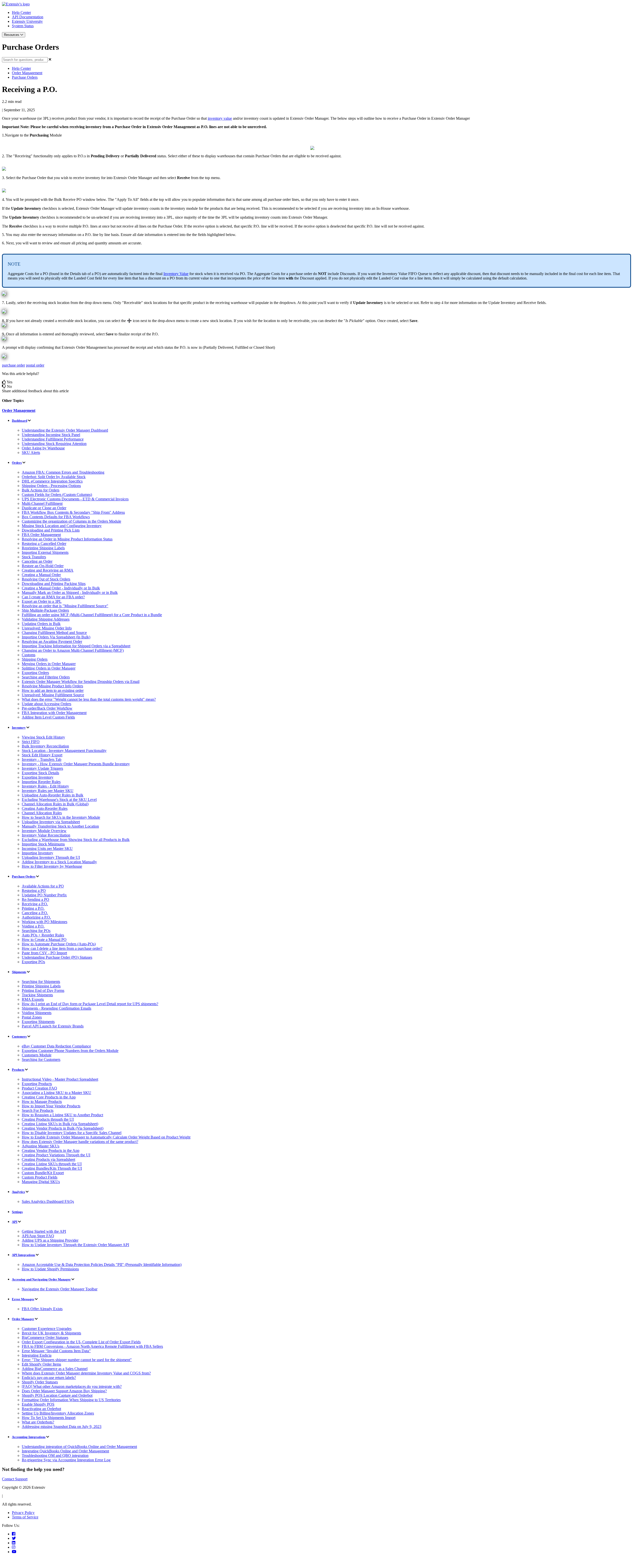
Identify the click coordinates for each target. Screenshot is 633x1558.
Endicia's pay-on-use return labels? (49, 1377)
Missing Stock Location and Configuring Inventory (62, 526)
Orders (17, 463)
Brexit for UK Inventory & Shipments (51, 1333)
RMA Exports (33, 999)
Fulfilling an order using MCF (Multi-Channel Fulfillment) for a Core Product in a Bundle (92, 615)
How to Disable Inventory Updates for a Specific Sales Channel (71, 1133)
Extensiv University (27, 21)
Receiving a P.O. (35, 904)
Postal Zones (32, 1017)
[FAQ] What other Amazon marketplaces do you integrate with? (72, 1386)
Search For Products (37, 1110)
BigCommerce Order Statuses (45, 1337)
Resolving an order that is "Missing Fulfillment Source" (65, 606)
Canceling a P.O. (35, 913)
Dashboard (19, 420)
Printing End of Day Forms (43, 990)
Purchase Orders (25, 77)
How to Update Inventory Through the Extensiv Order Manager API (75, 1245)
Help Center (21, 12)
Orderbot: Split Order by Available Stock (54, 477)
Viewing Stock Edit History (43, 737)
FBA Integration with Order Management (54, 713)
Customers (19, 1036)
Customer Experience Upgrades (46, 1328)
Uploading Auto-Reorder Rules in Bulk (52, 795)
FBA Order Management (41, 535)
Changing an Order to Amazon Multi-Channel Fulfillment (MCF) (73, 650)
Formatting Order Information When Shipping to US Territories (71, 1400)
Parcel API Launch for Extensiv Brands (53, 1026)
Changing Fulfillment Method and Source (54, 632)
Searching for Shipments (41, 981)
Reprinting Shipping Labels (43, 548)
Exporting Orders (35, 673)
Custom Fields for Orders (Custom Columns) (57, 494)
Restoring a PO (34, 890)
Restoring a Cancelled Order (44, 543)
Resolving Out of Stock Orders (46, 579)
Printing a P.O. (33, 908)
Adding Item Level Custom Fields (48, 717)
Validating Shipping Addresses (45, 619)
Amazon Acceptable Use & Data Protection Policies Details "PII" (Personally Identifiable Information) (101, 1264)
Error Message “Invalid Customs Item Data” (56, 1351)
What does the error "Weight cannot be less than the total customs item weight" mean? (89, 699)
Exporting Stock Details (40, 773)
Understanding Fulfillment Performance (53, 439)
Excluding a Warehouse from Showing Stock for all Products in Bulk (76, 839)
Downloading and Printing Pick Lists (51, 530)
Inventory (19, 727)
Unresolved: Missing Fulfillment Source (53, 695)
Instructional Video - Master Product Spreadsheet (60, 1079)
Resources (12, 35)
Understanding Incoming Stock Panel (51, 435)
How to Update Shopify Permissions (50, 1269)
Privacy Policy (23, 1513)
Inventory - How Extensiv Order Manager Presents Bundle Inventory (76, 764)
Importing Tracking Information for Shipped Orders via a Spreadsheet (76, 646)
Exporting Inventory (37, 777)
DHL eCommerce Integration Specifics (52, 481)
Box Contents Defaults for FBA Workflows (56, 517)
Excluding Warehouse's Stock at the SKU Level (59, 799)
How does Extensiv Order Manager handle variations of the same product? (80, 1141)
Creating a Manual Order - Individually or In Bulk (61, 588)
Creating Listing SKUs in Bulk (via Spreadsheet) (60, 1124)
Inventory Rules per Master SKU (47, 791)
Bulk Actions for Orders (40, 490)
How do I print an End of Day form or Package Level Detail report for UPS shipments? (90, 1004)
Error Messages (23, 1299)
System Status (23, 26)
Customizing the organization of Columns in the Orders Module (71, 521)
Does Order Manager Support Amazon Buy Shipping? (64, 1391)
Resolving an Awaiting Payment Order (52, 641)
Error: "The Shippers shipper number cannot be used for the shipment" (77, 1360)
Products (18, 1069)
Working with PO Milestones (44, 922)
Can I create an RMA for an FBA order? (53, 597)
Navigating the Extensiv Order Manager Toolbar (59, 1289)
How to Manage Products (42, 1101)
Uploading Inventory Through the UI (51, 857)
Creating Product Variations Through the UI (56, 1155)
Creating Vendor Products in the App (50, 1150)
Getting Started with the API (44, 1231)
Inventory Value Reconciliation (46, 835)
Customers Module (36, 1055)
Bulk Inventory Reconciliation (45, 746)
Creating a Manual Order (41, 575)
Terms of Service (25, 1517)
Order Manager (23, 1319)
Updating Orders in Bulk (41, 624)
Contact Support (14, 1479)
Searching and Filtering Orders (46, 677)
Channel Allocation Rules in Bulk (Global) (55, 804)
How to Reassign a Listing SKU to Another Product (62, 1115)
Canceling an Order (37, 561)
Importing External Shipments (45, 552)
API (14, 1222)
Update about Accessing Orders (46, 704)
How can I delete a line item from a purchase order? (62, 948)
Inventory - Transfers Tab (41, 759)
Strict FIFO (31, 742)
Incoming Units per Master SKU (47, 848)
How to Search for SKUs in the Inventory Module (61, 817)
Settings (17, 1212)
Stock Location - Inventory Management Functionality (64, 750)
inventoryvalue (220, 118)
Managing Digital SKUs (41, 1182)
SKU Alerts (31, 452)
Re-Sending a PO (35, 899)
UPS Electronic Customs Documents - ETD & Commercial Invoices (75, 499)
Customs (28, 655)
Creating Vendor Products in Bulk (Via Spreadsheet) (62, 1128)
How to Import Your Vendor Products (51, 1106)
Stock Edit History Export (42, 755)
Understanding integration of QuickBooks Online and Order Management (79, 1446)
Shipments (19, 972)
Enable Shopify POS (38, 1404)
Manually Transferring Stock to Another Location (60, 826)
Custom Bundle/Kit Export (43, 1173)
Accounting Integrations (28, 1437)
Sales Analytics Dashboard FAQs (48, 1201)
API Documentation (27, 17)
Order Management (27, 73)
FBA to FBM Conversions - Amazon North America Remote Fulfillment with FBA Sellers (92, 1346)
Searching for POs (36, 931)
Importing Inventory (37, 853)
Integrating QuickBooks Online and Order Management (65, 1451)
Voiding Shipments (36, 1013)
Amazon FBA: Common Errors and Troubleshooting (63, 472)
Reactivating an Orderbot (41, 1409)
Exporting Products (37, 1084)
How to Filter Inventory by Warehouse (52, 866)
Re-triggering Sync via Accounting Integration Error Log (66, 1460)
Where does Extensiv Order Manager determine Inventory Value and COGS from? (86, 1373)
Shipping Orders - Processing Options (51, 486)
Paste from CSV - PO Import (44, 953)
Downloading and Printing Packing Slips (54, 583)
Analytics (18, 1192)
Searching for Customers (41, 1059)
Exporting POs (33, 962)
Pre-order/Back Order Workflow (47, 708)
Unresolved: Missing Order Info (47, 628)
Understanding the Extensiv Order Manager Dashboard (65, 430)
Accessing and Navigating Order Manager (41, 1279)
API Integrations (23, 1255)
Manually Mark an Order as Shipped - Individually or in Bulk (70, 592)
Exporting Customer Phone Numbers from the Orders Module (70, 1050)
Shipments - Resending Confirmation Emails (56, 1008)
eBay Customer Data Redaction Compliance (56, 1046)
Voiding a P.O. (33, 926)
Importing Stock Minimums (43, 844)
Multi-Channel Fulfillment (42, 503)
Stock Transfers (34, 557)
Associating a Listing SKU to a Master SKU (56, 1093)
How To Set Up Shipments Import (48, 1418)
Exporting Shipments (38, 1022)
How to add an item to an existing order (53, 690)
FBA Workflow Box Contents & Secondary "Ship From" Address (73, 512)
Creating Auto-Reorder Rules (45, 808)
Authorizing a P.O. (36, 917)
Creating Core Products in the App (49, 1097)
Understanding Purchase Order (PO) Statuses (57, 957)
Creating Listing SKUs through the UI (52, 1164)
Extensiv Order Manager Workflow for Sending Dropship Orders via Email (80, 681)
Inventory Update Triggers (42, 768)
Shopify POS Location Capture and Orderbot (57, 1395)
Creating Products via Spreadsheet (48, 1159)
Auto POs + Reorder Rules (43, 935)
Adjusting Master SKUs (40, 1146)
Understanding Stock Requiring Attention (54, 444)
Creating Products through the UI (48, 1119)
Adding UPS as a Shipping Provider (50, 1240)
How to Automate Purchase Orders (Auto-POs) (59, 944)
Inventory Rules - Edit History (45, 786)
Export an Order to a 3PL (42, 601)
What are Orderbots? (38, 1422)
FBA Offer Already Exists (42, 1309)
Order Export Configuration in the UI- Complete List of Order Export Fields (81, 1342)
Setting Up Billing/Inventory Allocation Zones (58, 1413)
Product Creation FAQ (39, 1088)
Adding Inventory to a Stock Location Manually (59, 862)
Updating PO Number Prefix (44, 895)
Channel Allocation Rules (42, 813)
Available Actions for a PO (43, 886)
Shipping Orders (34, 659)
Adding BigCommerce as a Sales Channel (55, 1369)
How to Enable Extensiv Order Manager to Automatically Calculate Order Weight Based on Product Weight (106, 1137)
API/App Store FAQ (38, 1236)
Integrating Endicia (36, 1355)
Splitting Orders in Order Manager (48, 668)
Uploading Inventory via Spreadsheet (51, 822)
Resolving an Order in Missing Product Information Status (67, 539)
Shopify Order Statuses (40, 1382)
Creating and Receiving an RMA (47, 570)
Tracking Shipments (37, 995)
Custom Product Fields (39, 1177)
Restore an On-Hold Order (43, 566)
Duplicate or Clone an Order (44, 508)
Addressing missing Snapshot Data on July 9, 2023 (61, 1426)
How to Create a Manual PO (44, 939)
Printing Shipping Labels (41, 986)
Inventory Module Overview (44, 831)
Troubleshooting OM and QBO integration (55, 1455)
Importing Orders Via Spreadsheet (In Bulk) (56, 637)
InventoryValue (175, 274)
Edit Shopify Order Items (41, 1364)
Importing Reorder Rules (41, 782)
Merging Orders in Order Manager (49, 664)
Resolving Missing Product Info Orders (52, 686)
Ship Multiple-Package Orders (45, 610)
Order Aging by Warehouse (43, 448)
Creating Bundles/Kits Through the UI (52, 1168)
